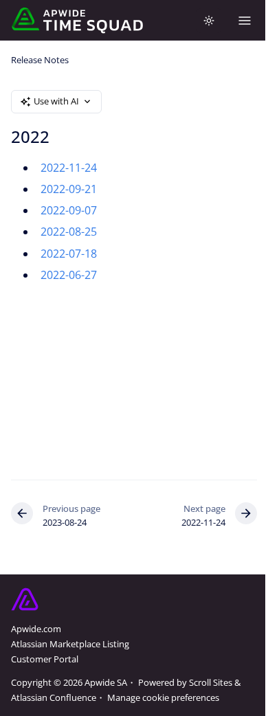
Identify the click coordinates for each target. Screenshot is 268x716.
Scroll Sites (210, 682)
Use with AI (56, 101)
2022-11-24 (69, 167)
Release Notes (40, 60)
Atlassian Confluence (53, 697)
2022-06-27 (69, 274)
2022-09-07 (69, 210)
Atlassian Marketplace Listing (70, 644)
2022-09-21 (69, 189)
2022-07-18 (69, 253)
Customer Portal (44, 659)
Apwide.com (36, 629)
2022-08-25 (69, 231)
